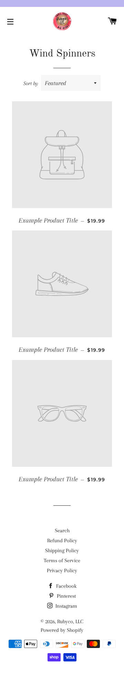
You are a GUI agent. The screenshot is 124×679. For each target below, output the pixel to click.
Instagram (65, 606)
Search (62, 530)
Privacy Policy (62, 570)
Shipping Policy (62, 550)
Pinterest (65, 596)
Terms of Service (62, 560)
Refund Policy (62, 540)
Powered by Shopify (62, 630)
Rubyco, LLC (70, 621)
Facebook (65, 586)
